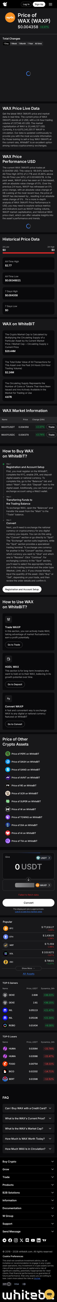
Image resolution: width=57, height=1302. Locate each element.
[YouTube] (33, 1240)
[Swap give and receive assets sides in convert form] (28, 879)
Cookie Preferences (13, 1256)
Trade (51, 427)
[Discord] (27, 1240)
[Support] (49, 1294)
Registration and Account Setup (22, 589)
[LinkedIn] (39, 1240)
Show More (27, 968)
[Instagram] (16, 1240)
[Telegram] (4, 1240)
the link (37, 1278)
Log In (26, 4)
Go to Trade (14, 644)
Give (7, 856)
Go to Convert (15, 724)
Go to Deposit (15, 684)
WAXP (43, 885)
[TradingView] (44, 1240)
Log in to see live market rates (28, 911)
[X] (21, 1240)
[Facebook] (10, 1240)
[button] (28, 885)
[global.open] (50, 4)
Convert (28, 902)
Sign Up (39, 4)
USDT (44, 858)
